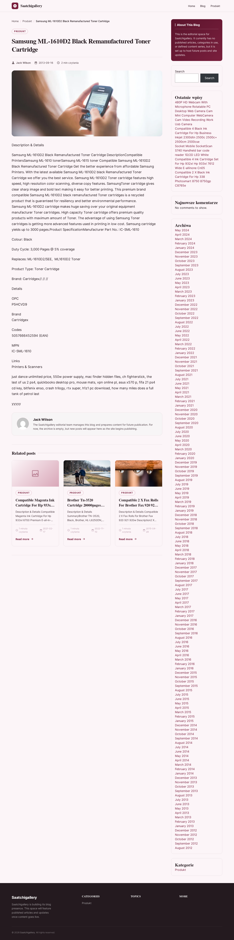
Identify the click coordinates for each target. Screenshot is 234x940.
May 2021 (181, 388)
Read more (22, 539)
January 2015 (184, 721)
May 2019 (181, 493)
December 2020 (186, 410)
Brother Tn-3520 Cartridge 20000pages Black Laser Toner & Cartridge (84, 507)
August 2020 (184, 427)
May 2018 (181, 545)
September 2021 (186, 370)
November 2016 (186, 624)
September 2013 (186, 791)
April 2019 (182, 497)
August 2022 (184, 322)
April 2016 (182, 655)
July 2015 (181, 694)
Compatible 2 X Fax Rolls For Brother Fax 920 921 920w (138, 505)
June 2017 (182, 594)
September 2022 (186, 318)
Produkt (215, 5)
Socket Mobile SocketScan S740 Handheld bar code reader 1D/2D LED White (193, 150)
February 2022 (185, 348)
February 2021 (185, 401)
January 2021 (184, 405)
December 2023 (186, 252)
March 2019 (183, 502)
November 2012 (186, 835)
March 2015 (183, 712)
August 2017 (183, 585)
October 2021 (184, 366)
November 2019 (186, 467)
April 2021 (182, 392)
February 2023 (185, 296)
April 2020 (182, 445)
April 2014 (182, 760)
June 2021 (182, 383)
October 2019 (184, 471)
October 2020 (185, 418)
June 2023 (182, 278)
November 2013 (186, 782)
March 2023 (183, 291)
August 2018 (183, 532)
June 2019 (182, 488)
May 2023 (182, 283)
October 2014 (184, 734)
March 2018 (183, 554)
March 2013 (183, 817)
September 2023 (186, 265)
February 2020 (185, 453)
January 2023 (184, 300)
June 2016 (182, 646)
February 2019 (185, 506)
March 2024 (183, 239)
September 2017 (186, 580)
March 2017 (183, 607)
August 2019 (183, 480)
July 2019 (181, 484)
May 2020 (182, 440)
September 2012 (186, 843)
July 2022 (182, 326)
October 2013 (184, 786)
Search (179, 71)
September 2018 (186, 528)
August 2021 (183, 375)
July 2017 (181, 589)
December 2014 (186, 725)
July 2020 (182, 431)
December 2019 (186, 462)
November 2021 (186, 361)
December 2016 (186, 620)
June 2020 (182, 436)
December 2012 (186, 830)
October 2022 (185, 313)
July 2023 (182, 274)
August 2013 (183, 795)
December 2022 (186, 304)
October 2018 (184, 523)
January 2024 (184, 248)
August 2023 (184, 269)
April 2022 (182, 340)
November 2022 (186, 309)
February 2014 (185, 769)
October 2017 (184, 576)
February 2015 (185, 716)
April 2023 (182, 287)
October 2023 (185, 261)
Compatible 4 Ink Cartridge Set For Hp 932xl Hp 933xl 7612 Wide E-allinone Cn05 (196, 163)
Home (191, 5)
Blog (202, 5)
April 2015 (182, 707)
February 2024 (185, 243)
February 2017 (185, 611)
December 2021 (186, 357)
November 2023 (186, 256)
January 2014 (184, 773)
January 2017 (184, 615)
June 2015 (182, 699)
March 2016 (183, 659)
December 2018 (186, 515)
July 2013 (181, 799)
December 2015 (186, 672)
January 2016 (184, 668)
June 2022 (182, 331)
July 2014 (181, 747)
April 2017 (182, 602)
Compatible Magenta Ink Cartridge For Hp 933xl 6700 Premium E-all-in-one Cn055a (35, 507)
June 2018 (182, 541)
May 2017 (181, 598)
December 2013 (186, 778)
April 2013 (182, 813)
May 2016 (181, 651)
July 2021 (181, 379)
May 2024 (182, 230)
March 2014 (183, 764)
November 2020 (186, 414)
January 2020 (184, 458)
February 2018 (185, 559)
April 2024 (182, 234)
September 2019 (186, 475)
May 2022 (182, 335)
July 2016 (181, 642)
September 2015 (186, 686)
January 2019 (184, 510)
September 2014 (186, 738)
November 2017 (186, 572)
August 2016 (183, 637)
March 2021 (183, 396)
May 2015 (181, 703)
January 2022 (184, 353)
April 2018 (182, 550)
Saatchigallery (27, 932)
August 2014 (183, 743)
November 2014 (186, 729)
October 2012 (184, 839)
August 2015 (183, 690)
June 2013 (182, 804)
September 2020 (186, 423)
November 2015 (186, 677)
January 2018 (184, 563)
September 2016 (186, 633)
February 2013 (185, 821)
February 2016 (185, 664)
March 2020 (183, 449)
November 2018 (186, 519)
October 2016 (184, 629)
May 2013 (181, 808)
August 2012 (183, 848)
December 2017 (186, 567)
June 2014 (182, 751)
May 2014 (181, 756)
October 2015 (184, 681)
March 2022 (183, 344)
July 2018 (181, 537)
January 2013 (184, 826)
